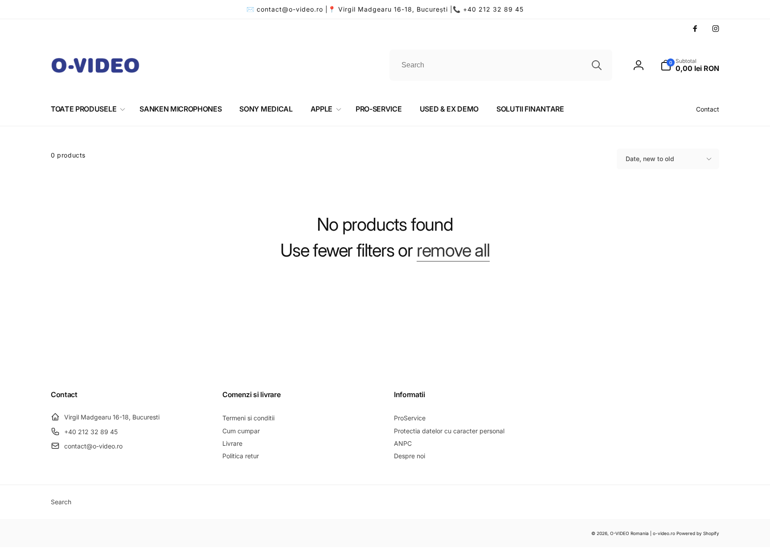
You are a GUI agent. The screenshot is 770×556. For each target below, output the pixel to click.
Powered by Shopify (697, 533)
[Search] (597, 65)
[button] (689, 65)
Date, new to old (650, 158)
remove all (453, 250)
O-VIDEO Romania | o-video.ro (642, 533)
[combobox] (500, 65)
